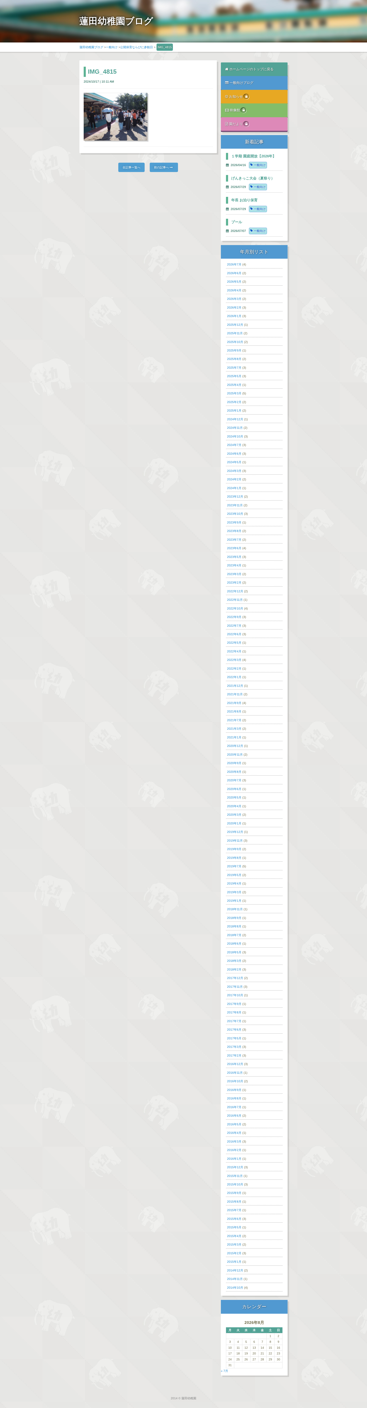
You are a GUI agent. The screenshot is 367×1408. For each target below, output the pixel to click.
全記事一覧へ (131, 167)
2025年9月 (234, 350)
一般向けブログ (241, 83)
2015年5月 (234, 1227)
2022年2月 (234, 668)
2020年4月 (234, 806)
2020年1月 (234, 823)
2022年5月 (234, 642)
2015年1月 (234, 1261)
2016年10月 (235, 1081)
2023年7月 (234, 539)
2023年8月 (234, 531)
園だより (236, 124)
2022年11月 (235, 599)
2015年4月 (234, 1236)
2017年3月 (234, 1046)
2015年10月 (235, 1184)
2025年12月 (235, 324)
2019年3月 (234, 892)
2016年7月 (234, 1107)
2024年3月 (234, 471)
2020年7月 (234, 780)
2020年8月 (234, 771)
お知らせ (236, 96)
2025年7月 (234, 367)
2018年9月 (234, 918)
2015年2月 (234, 1253)
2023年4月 (234, 565)
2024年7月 (234, 445)
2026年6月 (234, 273)
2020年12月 (235, 746)
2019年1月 (234, 900)
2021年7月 (234, 720)
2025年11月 (235, 333)
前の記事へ (162, 167)
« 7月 (224, 1371)
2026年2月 (234, 307)
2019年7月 (234, 866)
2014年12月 (235, 1270)
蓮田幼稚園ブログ (91, 47)
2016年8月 (234, 1098)
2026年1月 (234, 316)
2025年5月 (234, 376)
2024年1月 (234, 488)
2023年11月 (235, 505)
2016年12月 (235, 1064)
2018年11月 (235, 909)
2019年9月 (234, 849)
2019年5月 (234, 875)
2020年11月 (235, 754)
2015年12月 (235, 1167)
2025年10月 (235, 342)
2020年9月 (234, 763)
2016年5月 (234, 1124)
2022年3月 (234, 660)
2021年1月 (234, 737)
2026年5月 (234, 281)
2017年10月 (235, 995)
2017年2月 (234, 1055)
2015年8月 (234, 1201)
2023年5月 (234, 557)
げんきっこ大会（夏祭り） (253, 178)
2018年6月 (234, 943)
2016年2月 (234, 1150)
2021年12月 (235, 685)
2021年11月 (235, 694)
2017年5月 (234, 1038)
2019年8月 (234, 857)
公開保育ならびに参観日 (136, 47)
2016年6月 (234, 1115)
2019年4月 (234, 883)
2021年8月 (234, 711)
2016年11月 (235, 1072)
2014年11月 (235, 1279)
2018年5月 (234, 952)
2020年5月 (234, 797)
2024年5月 (234, 462)
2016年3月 (234, 1141)
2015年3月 (234, 1244)
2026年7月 (234, 264)
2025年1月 (234, 410)
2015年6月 (234, 1218)
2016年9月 (234, 1090)
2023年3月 (234, 574)
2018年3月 (234, 960)
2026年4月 (234, 290)
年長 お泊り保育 (244, 200)
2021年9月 (234, 703)
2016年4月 (234, 1132)
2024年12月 (235, 419)
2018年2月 (234, 969)
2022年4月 (234, 651)
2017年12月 (235, 978)
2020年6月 (234, 789)
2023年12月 (235, 496)
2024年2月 (234, 479)
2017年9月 (234, 1004)
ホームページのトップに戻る (251, 69)
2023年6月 (234, 548)
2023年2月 (234, 582)
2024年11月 (235, 427)
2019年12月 (235, 832)
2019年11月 (235, 840)
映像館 (235, 110)
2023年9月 (234, 522)
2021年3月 (234, 728)
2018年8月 (234, 926)
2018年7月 (234, 935)
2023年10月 (235, 513)
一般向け (112, 47)
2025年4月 (234, 385)
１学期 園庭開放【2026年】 (253, 156)
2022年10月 (235, 608)
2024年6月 (234, 453)
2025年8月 (234, 359)
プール (236, 222)
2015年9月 (234, 1193)
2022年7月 (234, 625)
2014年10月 (235, 1287)
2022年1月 (234, 677)
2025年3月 (234, 393)
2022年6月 (234, 634)
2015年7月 (234, 1210)
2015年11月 (235, 1176)
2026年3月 (234, 299)
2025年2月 (234, 402)
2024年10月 (235, 436)
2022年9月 (234, 617)
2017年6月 (234, 1029)
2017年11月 (235, 986)
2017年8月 (234, 1012)
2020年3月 (234, 814)
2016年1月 (234, 1158)
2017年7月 (234, 1021)
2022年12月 (235, 591)
